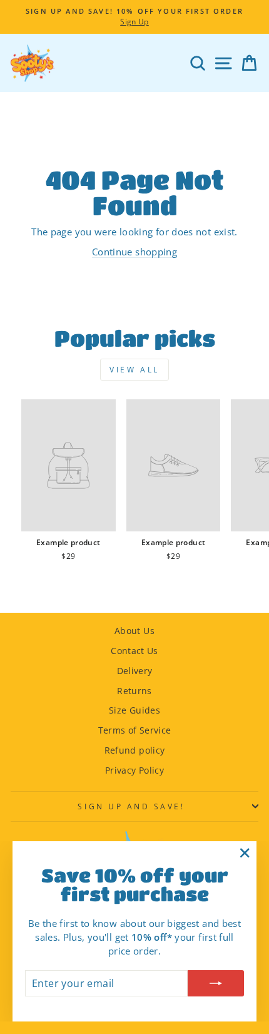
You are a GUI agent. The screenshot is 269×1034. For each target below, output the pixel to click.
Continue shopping (134, 251)
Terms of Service (134, 730)
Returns (134, 691)
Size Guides (134, 710)
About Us (134, 631)
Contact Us (134, 651)
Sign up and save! (131, 806)
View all (134, 369)
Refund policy (134, 750)
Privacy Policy (134, 770)
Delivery (135, 671)
